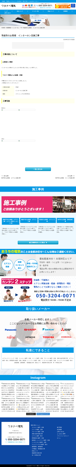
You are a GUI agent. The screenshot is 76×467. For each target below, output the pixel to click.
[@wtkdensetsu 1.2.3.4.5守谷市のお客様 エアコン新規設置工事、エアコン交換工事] (53, 404)
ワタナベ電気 (36, 465)
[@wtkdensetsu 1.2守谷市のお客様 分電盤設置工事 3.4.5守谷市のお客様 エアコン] (38, 390)
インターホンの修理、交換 (39, 442)
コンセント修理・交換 (38, 427)
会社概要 (59, 429)
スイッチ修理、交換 (37, 429)
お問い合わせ (60, 431)
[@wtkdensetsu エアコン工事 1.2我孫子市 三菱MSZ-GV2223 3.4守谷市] (38, 404)
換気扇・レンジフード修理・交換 (41, 440)
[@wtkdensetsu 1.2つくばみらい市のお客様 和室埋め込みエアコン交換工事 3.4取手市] (53, 390)
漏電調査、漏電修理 (37, 446)
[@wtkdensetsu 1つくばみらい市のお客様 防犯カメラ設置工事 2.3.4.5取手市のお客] (23, 390)
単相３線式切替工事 (37, 434)
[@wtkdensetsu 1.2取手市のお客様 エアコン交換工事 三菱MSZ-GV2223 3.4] (67, 404)
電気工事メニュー (35, 425)
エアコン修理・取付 (37, 436)
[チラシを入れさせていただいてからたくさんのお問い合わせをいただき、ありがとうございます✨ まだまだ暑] (67, 390)
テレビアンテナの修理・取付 (39, 444)
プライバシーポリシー (63, 436)
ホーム (59, 438)
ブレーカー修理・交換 (38, 431)
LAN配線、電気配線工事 (38, 449)
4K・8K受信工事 (36, 455)
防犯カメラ (35, 451)
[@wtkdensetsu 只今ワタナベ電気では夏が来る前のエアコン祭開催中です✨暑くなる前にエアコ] (23, 404)
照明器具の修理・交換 (38, 438)
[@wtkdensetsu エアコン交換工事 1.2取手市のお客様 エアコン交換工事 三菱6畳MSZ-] (8, 404)
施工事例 (59, 427)
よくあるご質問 (61, 434)
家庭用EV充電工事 (37, 453)
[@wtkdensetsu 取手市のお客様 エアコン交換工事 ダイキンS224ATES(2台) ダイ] (8, 390)
